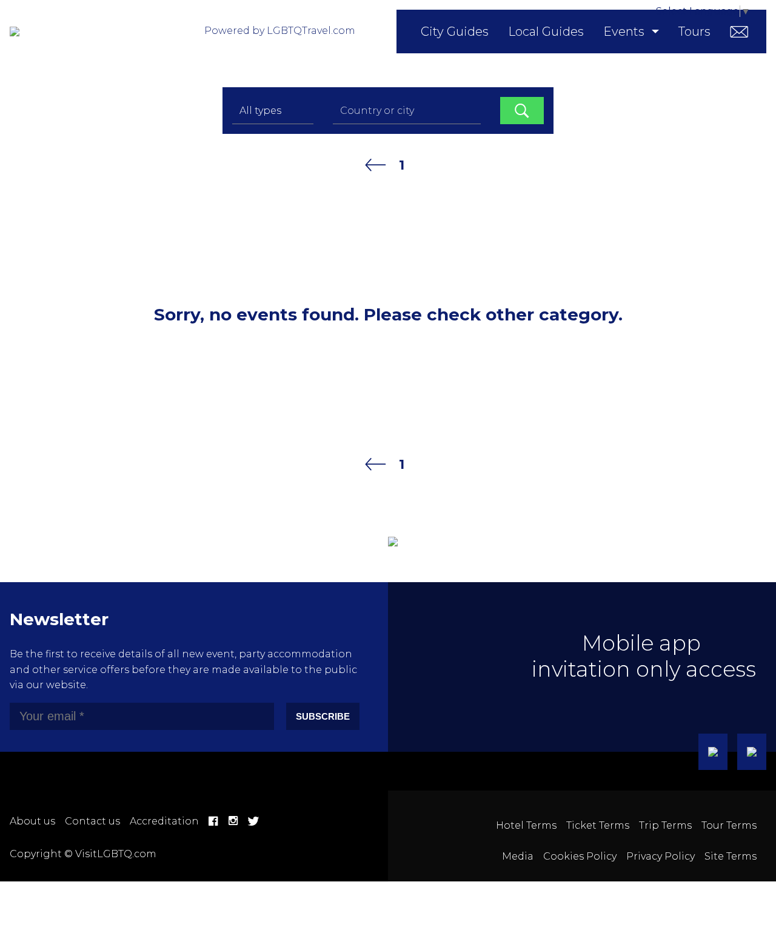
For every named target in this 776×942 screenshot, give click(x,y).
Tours (694, 31)
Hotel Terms (526, 825)
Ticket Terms (597, 825)
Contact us (92, 821)
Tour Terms (729, 825)
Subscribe (323, 716)
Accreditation (164, 821)
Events (623, 31)
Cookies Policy (580, 856)
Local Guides (546, 31)
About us (32, 821)
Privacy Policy (660, 856)
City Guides (455, 31)
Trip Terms (665, 825)
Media (518, 856)
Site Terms (730, 856)
